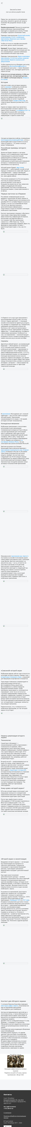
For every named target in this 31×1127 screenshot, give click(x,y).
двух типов (20, 167)
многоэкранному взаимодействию (12, 140)
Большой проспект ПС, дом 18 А (13, 1100)
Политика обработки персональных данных (15, 1117)
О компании (7, 1112)
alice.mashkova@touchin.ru (18, 66)
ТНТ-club (26, 900)
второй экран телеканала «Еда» (11, 677)
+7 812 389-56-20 (8, 1108)
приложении (6, 414)
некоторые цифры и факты (9, 1005)
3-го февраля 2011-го (23, 110)
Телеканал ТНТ (15, 900)
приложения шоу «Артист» (20, 556)
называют (8, 87)
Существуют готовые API (18, 770)
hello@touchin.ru (10, 1106)
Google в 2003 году (19, 100)
